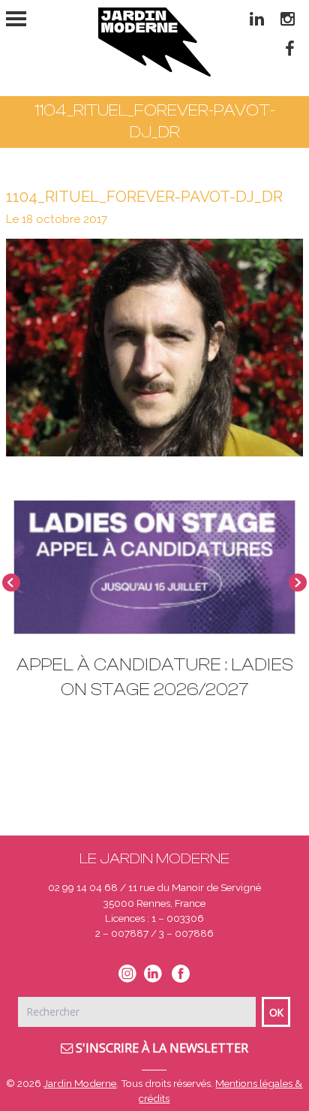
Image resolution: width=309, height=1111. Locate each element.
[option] (155, 607)
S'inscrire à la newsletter (160, 1048)
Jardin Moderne (80, 1083)
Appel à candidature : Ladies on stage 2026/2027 (154, 677)
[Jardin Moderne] (154, 42)
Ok (276, 1012)
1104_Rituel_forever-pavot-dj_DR (144, 196)
